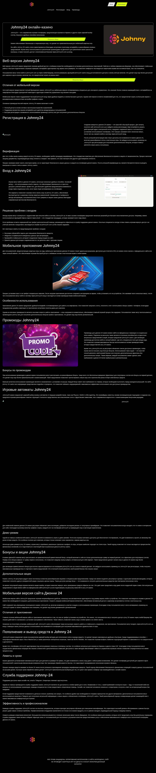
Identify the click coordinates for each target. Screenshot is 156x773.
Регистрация (121, 4)
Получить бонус (53, 39)
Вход (111, 4)
